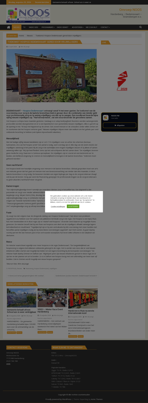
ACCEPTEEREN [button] (73, 206)
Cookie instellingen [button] (58, 206)
